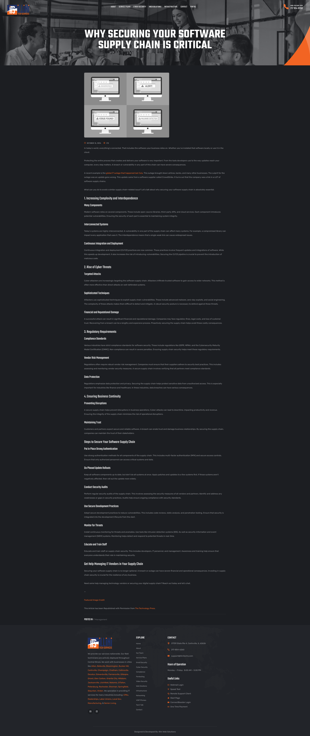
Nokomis (113, 682)
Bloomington (112, 666)
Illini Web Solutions (167, 732)
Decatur (91, 674)
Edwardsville (102, 674)
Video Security (141, 681)
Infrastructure (170, 7)
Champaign (103, 670)
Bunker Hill (124, 666)
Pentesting (140, 677)
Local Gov (116, 699)
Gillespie (124, 674)
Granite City (112, 678)
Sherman (113, 687)
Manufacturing (94, 703)
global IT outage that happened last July (124, 173)
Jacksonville (93, 682)
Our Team (139, 653)
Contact (184, 7)
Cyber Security (139, 7)
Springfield (123, 687)
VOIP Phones (141, 700)
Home (138, 644)
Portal (193, 7)
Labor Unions (105, 699)
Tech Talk (139, 705)
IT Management (100, 619)
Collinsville (123, 670)
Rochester (103, 687)
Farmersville (114, 674)
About (113, 7)
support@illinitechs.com (182, 656)
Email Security (141, 662)
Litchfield (104, 682)
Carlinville (92, 670)
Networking (140, 695)
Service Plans (124, 7)
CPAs (126, 695)
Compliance (140, 672)
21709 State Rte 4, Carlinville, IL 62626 (188, 643)
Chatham (113, 670)
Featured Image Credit (94, 600)
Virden (100, 691)
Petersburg (93, 687)
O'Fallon (121, 682)
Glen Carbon (100, 678)
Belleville (101, 666)
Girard (90, 678)
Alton (93, 666)
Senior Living (110, 703)
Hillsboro (122, 678)
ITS (107, 143)
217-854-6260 (177, 649)
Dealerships (93, 699)
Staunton (92, 691)
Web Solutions (155, 7)
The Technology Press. (145, 608)
